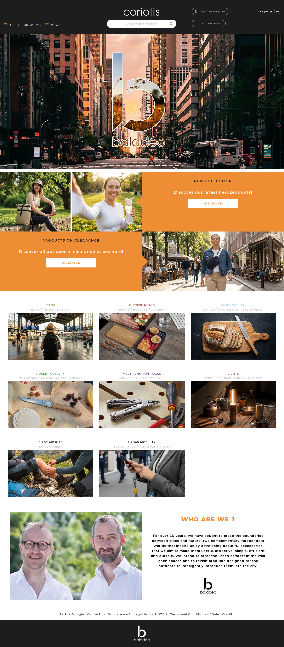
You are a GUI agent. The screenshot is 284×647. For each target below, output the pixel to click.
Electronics (125, 446)
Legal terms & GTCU (150, 614)
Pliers (141, 378)
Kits (42, 446)
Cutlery (158, 309)
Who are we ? (119, 614)
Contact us (96, 614)
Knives (210, 309)
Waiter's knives (232, 309)
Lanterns (253, 378)
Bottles (140, 309)
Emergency (72, 378)
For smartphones (154, 446)
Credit (227, 614)
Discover (213, 203)
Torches (212, 378)
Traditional (49, 378)
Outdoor (27, 378)
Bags (35, 309)
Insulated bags (56, 309)
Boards (256, 309)
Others (156, 378)
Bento (124, 309)
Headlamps (232, 378)
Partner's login (72, 614)
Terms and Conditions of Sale (194, 614)
